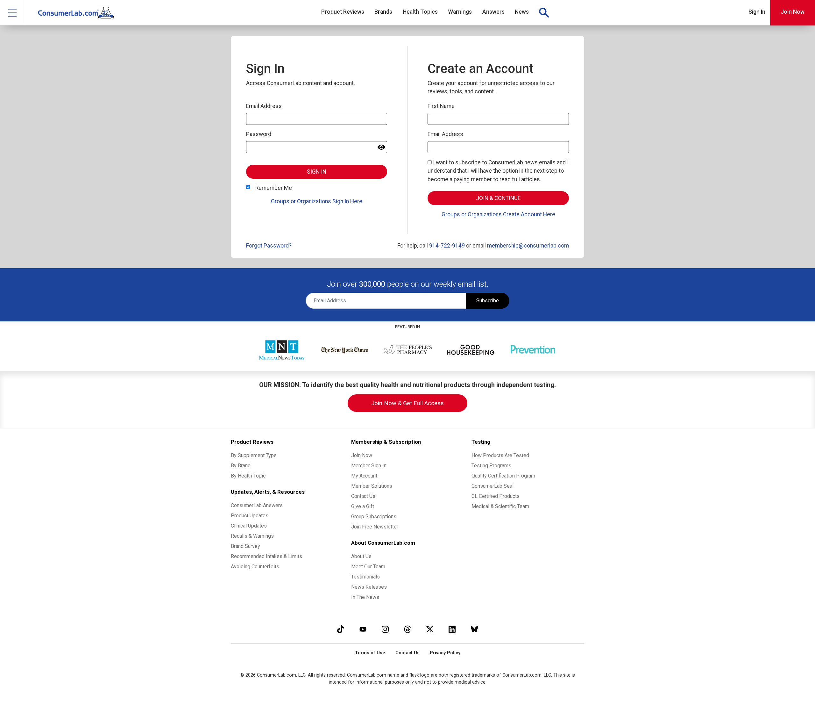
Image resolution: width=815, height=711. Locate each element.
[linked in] (452, 629)
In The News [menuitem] (365, 597)
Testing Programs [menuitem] (491, 466)
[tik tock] (340, 629)
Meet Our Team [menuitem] (368, 567)
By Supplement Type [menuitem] (254, 455)
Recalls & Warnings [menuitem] (252, 536)
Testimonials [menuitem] (365, 577)
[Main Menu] (12, 12)
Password (258, 134)
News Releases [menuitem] (369, 587)
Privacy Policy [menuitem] (445, 653)
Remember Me (273, 188)
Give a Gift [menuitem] (362, 506)
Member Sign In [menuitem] (368, 466)
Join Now (792, 12)
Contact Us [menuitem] (363, 496)
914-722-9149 (447, 245)
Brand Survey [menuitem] (245, 546)
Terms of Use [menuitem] (370, 653)
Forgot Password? (269, 245)
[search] (544, 12)
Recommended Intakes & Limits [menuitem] (266, 556)
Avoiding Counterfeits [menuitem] (255, 567)
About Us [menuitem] (361, 556)
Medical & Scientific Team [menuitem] (500, 506)
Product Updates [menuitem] (249, 516)
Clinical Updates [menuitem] (249, 526)
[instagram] (385, 629)
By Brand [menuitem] (241, 466)
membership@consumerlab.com (528, 245)
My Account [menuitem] (364, 476)
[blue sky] (474, 629)
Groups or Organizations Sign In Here (316, 201)
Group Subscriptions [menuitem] (373, 517)
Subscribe (487, 301)
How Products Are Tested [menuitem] (500, 455)
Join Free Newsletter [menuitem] (374, 527)
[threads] (407, 629)
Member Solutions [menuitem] (371, 486)
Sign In (756, 12)
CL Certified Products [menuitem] (495, 496)
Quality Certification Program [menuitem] (503, 476)
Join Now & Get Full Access (407, 403)
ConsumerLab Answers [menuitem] (257, 505)
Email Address (264, 106)
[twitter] (429, 629)
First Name (441, 106)
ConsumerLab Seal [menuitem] (492, 486)
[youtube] (362, 629)
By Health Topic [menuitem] (248, 476)
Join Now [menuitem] (361, 455)
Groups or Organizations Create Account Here (498, 214)
